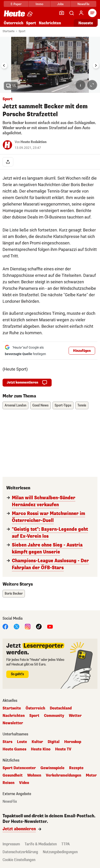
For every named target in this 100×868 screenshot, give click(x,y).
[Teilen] (8, 161)
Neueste (85, 23)
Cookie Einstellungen (19, 859)
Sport (31, 23)
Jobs (60, 4)
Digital (54, 742)
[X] (16, 626)
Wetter (75, 715)
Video (24, 783)
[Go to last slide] (4, 65)
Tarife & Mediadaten (41, 844)
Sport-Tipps (63, 405)
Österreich (13, 23)
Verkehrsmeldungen (63, 775)
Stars (7, 742)
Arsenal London (15, 405)
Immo (39, 4)
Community (54, 715)
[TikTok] (39, 626)
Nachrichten (14, 715)
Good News (40, 405)
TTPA (65, 844)
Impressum (11, 844)
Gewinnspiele (52, 768)
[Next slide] (96, 65)
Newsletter (13, 723)
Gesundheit (13, 775)
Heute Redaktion (33, 142)
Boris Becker (14, 593)
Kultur (37, 742)
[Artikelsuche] (71, 13)
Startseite (8, 31)
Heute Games (14, 749)
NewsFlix (83, 4)
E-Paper (16, 4)
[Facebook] (5, 626)
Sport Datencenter (19, 768)
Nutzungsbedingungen (60, 851)
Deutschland (61, 708)
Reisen (8, 783)
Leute (22, 742)
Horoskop (72, 742)
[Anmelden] (81, 13)
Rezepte (76, 768)
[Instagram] (27, 626)
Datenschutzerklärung (20, 851)
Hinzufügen (82, 351)
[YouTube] (50, 626)
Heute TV (63, 749)
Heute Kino (40, 749)
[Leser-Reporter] (61, 13)
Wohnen (34, 775)
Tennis (81, 405)
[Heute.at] (14, 13)
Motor (91, 775)
